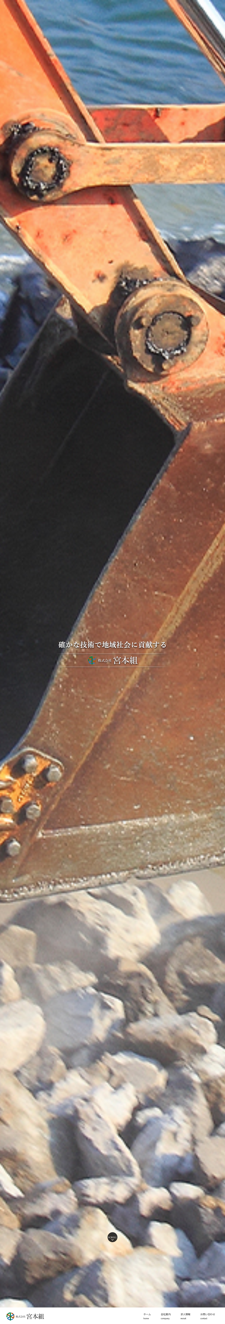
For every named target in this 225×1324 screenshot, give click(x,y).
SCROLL (112, 1237)
